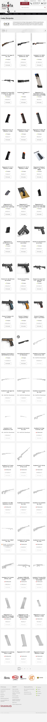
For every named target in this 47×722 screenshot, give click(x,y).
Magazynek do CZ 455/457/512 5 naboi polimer (8, 243)
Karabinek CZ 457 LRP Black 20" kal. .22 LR (23, 466)
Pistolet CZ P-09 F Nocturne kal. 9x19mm (39, 242)
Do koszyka (8, 65)
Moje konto (14, 702)
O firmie (2, 693)
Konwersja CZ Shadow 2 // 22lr (23, 93)
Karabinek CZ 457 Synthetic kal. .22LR (39, 503)
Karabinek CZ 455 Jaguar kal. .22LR (7, 391)
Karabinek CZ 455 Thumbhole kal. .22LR (8, 428)
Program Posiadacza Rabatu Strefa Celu (16, 700)
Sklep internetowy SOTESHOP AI (41, 712)
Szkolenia (34, 13)
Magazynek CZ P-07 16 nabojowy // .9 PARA (39, 652)
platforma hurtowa (24, 3)
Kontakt (2, 696)
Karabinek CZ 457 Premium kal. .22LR (23, 503)
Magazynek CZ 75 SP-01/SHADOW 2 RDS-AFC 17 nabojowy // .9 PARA (23, 616)
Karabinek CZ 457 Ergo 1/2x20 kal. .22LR (39, 428)
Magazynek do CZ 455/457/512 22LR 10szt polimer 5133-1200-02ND (39, 206)
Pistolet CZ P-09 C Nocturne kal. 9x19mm (23, 242)
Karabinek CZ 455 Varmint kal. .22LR (23, 428)
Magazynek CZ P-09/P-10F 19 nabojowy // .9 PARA (39, 130)
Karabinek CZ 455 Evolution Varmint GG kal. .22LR (39, 354)
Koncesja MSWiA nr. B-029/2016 (5, 701)
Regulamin (22, 13)
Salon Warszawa (15, 691)
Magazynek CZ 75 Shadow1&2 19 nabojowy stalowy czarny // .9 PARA (8, 616)
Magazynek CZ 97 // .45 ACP (23, 652)
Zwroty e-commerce (42, 13)
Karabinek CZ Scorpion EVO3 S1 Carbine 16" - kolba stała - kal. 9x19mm (7, 94)
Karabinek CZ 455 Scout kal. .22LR (23, 391)
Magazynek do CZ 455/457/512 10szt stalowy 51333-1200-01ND (7, 206)
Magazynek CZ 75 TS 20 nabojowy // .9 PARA (39, 615)
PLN (44, 1)
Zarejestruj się (33, 1)
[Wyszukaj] (44, 7)
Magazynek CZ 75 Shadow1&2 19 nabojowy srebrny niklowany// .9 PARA (39, 94)
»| (30, 668)
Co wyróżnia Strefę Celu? (5, 689)
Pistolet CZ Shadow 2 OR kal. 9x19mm (7, 316)
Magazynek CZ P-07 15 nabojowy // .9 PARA (8, 130)
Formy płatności (15, 697)
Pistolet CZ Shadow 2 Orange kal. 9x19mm (23, 316)
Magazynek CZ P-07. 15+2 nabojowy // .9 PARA (23, 130)
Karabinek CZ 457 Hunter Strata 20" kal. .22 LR (7, 466)
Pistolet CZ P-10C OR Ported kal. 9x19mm (7, 279)
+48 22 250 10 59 (36, 4)
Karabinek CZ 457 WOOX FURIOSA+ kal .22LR (39, 55)
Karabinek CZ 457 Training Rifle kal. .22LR (23, 540)
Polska (39, 1)
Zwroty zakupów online (16, 704)
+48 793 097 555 (36, 3)
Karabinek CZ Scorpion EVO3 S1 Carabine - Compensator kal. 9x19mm (39, 579)
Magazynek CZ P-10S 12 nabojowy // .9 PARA (23, 167)
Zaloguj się (26, 1)
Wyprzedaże (16, 13)
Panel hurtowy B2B (27, 694)
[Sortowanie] (45, 31)
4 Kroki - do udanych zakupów (16, 693)
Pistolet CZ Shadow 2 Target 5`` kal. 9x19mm (39, 316)
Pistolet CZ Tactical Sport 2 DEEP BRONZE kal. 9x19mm (7, 354)
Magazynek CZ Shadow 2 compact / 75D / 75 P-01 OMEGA (39, 168)
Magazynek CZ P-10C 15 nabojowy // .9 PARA (7, 167)
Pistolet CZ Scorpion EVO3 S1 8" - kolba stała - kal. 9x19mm (39, 280)
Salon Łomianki (15, 689)
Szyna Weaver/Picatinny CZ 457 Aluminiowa (23, 354)
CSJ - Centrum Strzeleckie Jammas (29, 689)
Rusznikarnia (28, 13)
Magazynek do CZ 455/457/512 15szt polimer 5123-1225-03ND (23, 206)
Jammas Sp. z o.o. (27, 692)
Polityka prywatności (5, 698)
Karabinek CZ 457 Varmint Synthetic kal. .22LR (23, 55)
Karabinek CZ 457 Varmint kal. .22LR (39, 540)
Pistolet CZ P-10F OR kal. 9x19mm (23, 279)
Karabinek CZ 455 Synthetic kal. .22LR (39, 391)
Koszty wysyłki (15, 696)
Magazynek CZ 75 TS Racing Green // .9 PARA (7, 652)
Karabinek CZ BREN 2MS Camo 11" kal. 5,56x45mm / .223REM (23, 579)
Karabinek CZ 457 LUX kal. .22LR (39, 466)
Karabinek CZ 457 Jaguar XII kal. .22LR (8, 55)
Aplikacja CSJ (3, 691)
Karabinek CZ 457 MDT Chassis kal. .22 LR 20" (8, 503)
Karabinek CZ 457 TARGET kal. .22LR (8, 540)
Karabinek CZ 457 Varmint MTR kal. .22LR (8, 578)
